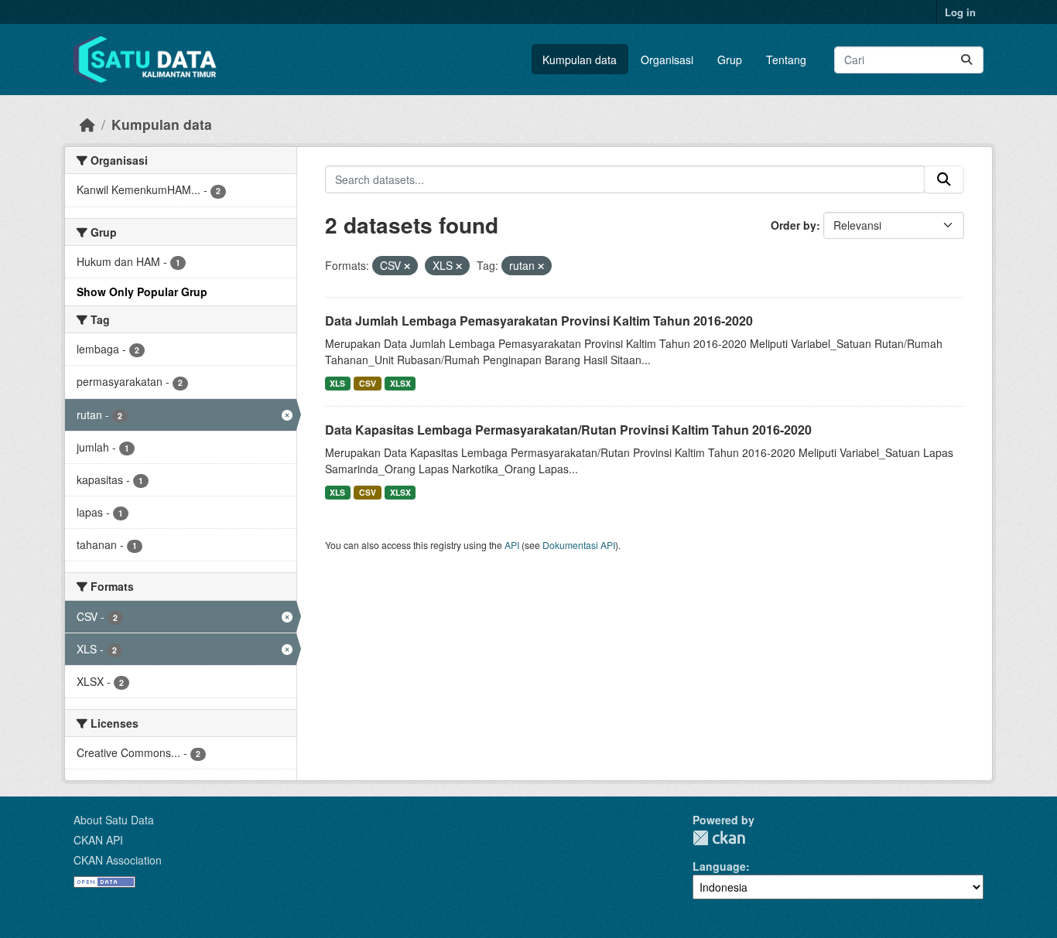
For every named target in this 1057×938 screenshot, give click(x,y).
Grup (729, 59)
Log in (960, 12)
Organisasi (667, 59)
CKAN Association (118, 860)
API (512, 544)
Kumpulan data (579, 59)
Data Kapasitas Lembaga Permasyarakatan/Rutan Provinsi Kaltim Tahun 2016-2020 (568, 429)
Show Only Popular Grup (142, 291)
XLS (337, 383)
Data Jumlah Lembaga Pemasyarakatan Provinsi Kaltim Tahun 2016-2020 (539, 320)
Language (719, 866)
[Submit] (966, 59)
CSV (367, 383)
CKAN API (98, 840)
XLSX (400, 383)
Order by (793, 225)
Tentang (786, 59)
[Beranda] (87, 124)
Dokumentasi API (578, 544)
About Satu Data (114, 819)
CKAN (719, 838)
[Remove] (407, 266)
